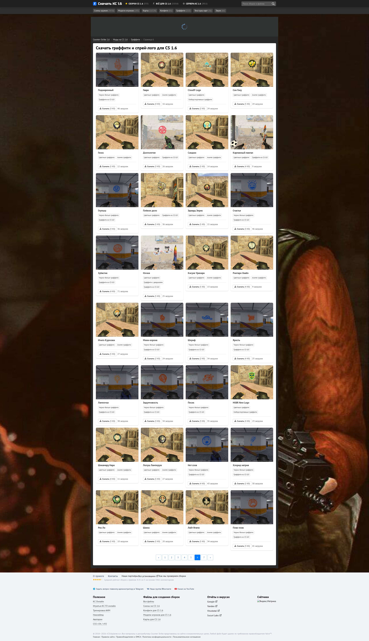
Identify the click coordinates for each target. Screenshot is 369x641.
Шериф (192, 340)
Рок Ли (101, 527)
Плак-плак (238, 527)
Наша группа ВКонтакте (160, 589)
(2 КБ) (198, 108)
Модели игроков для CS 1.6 (157, 614)
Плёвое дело (150, 210)
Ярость (236, 340)
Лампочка (103, 402)
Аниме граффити (169, 95)
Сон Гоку (237, 90)
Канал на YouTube (186, 589)
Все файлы (148, 601)
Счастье (237, 210)
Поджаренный (105, 90)
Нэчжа (146, 273)
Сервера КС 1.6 (193, 3)
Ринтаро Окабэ (240, 273)
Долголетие (149, 152)
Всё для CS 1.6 (163, 3)
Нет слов (192, 465)
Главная (96, 637)
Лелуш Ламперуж (152, 465)
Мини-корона (150, 340)
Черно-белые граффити (108, 95)
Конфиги (166, 10)
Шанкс (146, 527)
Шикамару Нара (106, 465)
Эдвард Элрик (195, 210)
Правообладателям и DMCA (128, 637)
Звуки (220, 10)
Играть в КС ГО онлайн (104, 605)
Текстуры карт (203, 10)
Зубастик (102, 273)
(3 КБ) (108, 108)
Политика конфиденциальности (156, 637)
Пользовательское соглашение (186, 637)
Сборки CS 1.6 (136, 3)
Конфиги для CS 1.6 (153, 610)
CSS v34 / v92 (100, 623)
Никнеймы (98, 614)
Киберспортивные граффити (200, 99)
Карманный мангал (243, 152)
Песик (191, 402)
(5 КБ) (243, 104)
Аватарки (97, 619)
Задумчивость (150, 402)
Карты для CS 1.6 (152, 619)
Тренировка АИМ (101, 610)
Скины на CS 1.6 (151, 605)
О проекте (98, 576)
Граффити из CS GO (106, 99)
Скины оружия (104, 10)
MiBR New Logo (241, 402)
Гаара (146, 90)
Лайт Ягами (194, 527)
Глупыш (102, 210)
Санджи (192, 152)
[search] (273, 3)
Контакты (113, 576)
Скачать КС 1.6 (110, 3)
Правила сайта (108, 637)
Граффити (183, 10)
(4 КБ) (153, 104)
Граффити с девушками (153, 282)
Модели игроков (128, 10)
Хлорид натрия (241, 465)
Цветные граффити (151, 95)
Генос (101, 152)
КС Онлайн (98, 601)
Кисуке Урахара (196, 273)
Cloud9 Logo (194, 90)
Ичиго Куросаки (106, 340)
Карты (149, 10)
